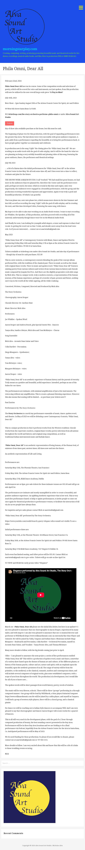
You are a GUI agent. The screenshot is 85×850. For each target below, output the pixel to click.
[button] (81, 5)
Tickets (9, 123)
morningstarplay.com (20, 49)
